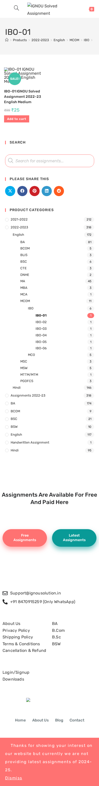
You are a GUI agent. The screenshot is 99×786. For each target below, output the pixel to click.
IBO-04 (41, 335)
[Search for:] (14, 9)
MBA (23, 288)
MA (22, 281)
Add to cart (16, 119)
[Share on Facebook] (22, 191)
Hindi (17, 387)
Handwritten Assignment (30, 442)
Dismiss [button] (13, 778)
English (18, 235)
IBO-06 (41, 348)
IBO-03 (41, 329)
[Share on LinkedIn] (47, 191)
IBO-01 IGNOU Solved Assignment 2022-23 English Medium (22, 96)
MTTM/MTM (29, 374)
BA (22, 242)
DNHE (24, 275)
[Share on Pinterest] (34, 191)
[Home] (6, 40)
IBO (31, 308)
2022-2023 (19, 227)
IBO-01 (41, 315)
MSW (23, 368)
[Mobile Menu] (7, 9)
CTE (23, 268)
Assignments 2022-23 (28, 395)
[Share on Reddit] (59, 191)
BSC (23, 261)
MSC (23, 361)
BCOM (25, 248)
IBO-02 (41, 322)
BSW (14, 427)
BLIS (23, 255)
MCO (31, 355)
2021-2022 (19, 219)
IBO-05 (41, 342)
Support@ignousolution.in (35, 593)
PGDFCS (26, 381)
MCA (23, 294)
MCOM (25, 301)
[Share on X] (10, 191)
